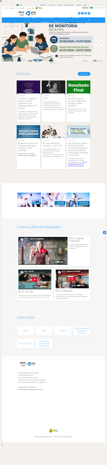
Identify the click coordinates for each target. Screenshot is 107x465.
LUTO (45, 98)
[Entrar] (1, 1)
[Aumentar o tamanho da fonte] (83, 8)
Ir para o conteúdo (7, 8)
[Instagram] (79, 13)
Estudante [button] (76, 17)
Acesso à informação (68, 5)
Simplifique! (43, 5)
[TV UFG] (89, 13)
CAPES (25, 331)
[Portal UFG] (31, 15)
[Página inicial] (22, 366)
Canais (85, 5)
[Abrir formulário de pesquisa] (89, 20)
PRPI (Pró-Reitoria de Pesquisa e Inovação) (81, 330)
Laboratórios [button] (64, 17)
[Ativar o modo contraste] (88, 8)
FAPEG (63, 331)
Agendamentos (59, 22)
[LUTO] (53, 87)
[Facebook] (82, 13)
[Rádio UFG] (85, 13)
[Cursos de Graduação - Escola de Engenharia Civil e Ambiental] (29, 206)
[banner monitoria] (53, 41)
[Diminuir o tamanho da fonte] (85, 8)
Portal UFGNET (25, 343)
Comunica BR (51, 5)
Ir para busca (29, 8)
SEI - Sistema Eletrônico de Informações (44, 343)
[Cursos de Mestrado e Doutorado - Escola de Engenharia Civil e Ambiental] (53, 206)
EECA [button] (26, 17)
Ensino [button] (34, 17)
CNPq (44, 331)
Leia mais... (28, 101)
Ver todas (84, 74)
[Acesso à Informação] (38, 8)
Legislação (78, 5)
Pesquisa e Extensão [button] (48, 17)
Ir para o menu (19, 8)
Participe (59, 5)
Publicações (45, 22)
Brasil (20, 5)
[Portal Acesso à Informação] (53, 432)
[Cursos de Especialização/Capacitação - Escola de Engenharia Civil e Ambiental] (78, 206)
